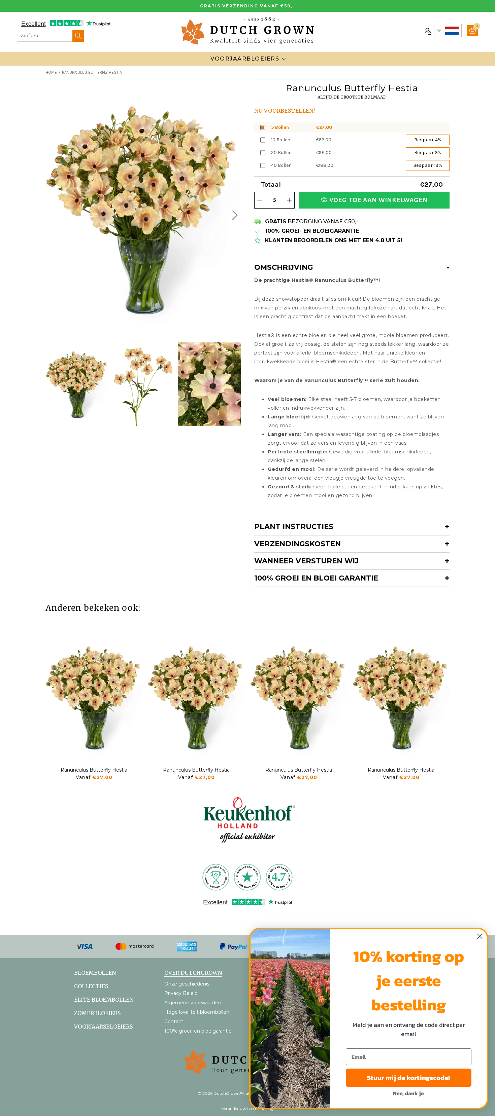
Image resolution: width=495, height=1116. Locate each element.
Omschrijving (283, 267)
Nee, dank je (408, 1093)
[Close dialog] (480, 936)
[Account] (427, 31)
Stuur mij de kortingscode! (408, 1078)
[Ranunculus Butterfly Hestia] (93, 697)
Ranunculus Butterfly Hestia (94, 770)
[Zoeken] (78, 36)
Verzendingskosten (297, 544)
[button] (234, 215)
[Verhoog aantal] (289, 200)
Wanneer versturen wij (306, 561)
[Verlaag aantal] (259, 200)
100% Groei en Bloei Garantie (316, 578)
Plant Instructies (293, 526)
